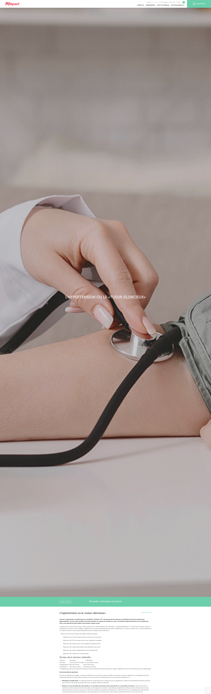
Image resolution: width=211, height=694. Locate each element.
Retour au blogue (66, 601)
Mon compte (200, 4)
